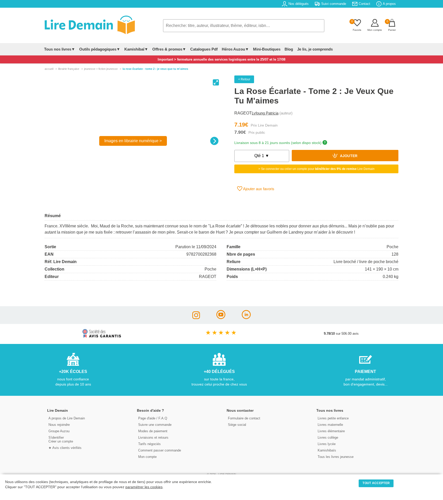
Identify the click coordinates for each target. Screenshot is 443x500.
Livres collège (328, 437)
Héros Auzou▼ (235, 49)
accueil (49, 68)
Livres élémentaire (331, 431)
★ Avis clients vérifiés (65, 448)
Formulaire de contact (244, 418)
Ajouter (348, 156)
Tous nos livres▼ (59, 49)
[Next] (214, 141)
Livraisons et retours (153, 437)
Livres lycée (327, 444)
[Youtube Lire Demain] (220, 317)
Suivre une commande (155, 425)
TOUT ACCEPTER (376, 483)
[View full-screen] (216, 82)
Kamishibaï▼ (136, 49)
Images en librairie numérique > (133, 141)
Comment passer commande (159, 450)
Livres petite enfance (333, 418)
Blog (289, 49)
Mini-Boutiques (266, 49)
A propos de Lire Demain (66, 418)
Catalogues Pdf (204, 49)
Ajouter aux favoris (258, 189)
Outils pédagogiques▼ (99, 49)
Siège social (237, 425)
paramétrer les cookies (144, 487)
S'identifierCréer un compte (60, 439)
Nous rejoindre (59, 425)
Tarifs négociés (149, 444)
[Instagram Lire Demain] (196, 317)
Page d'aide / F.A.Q (152, 418)
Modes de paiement (152, 431)
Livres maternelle (330, 425)
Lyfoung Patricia (265, 113)
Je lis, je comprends (315, 49)
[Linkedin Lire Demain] (246, 317)
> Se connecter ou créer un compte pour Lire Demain (316, 169)
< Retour (244, 79)
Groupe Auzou (58, 431)
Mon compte (147, 457)
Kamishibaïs (327, 450)
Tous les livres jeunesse (336, 457)
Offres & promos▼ (169, 49)
